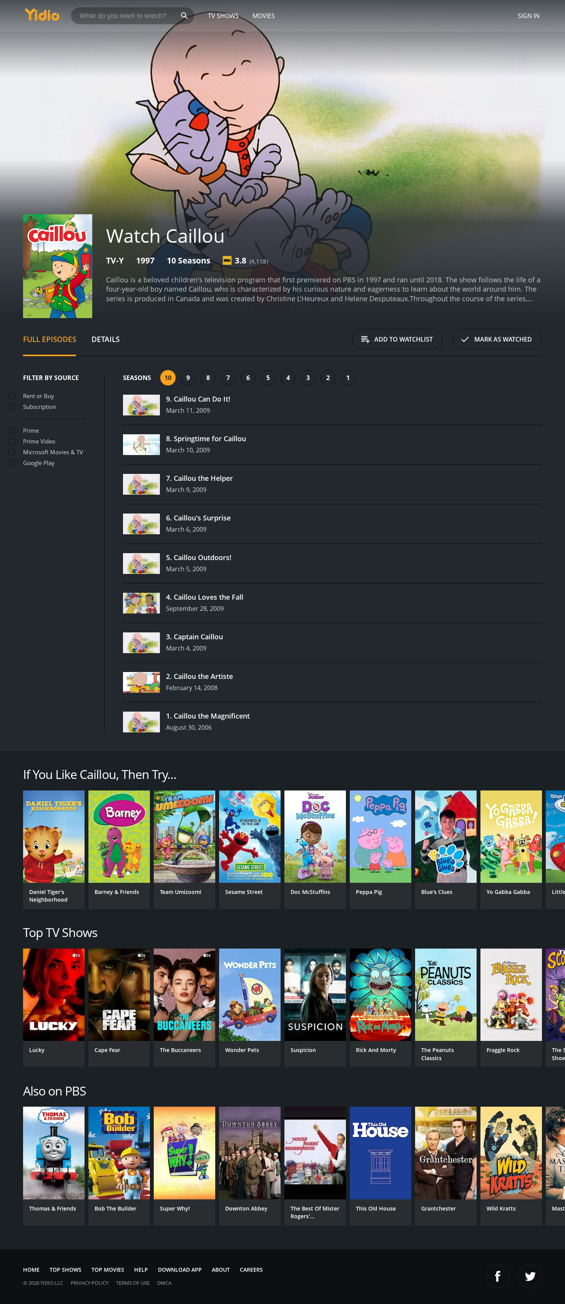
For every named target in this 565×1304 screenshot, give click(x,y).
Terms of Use (133, 1282)
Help (141, 1269)
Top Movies (107, 1269)
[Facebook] (498, 1276)
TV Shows (223, 16)
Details (105, 339)
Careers (251, 1269)
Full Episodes (49, 339)
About (221, 1269)
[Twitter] (530, 1276)
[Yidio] (42, 17)
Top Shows (65, 1269)
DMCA (164, 1282)
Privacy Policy (89, 1282)
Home (31, 1269)
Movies (264, 16)
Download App (180, 1269)
